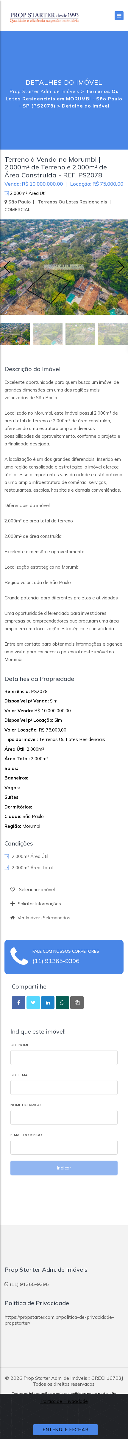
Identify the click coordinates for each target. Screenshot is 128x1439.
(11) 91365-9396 (55, 961)
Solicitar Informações (39, 904)
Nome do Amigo (25, 1105)
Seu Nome (19, 1045)
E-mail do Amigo (26, 1134)
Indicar (64, 1168)
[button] (121, 267)
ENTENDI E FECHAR (65, 1429)
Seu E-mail (20, 1075)
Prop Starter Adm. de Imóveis (44, 91)
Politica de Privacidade (64, 1401)
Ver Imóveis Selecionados (44, 917)
